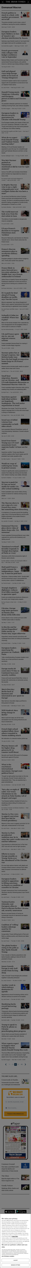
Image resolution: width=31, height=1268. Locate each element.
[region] (15, 1241)
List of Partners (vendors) (8, 1256)
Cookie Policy (15, 1236)
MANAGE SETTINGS (15, 1265)
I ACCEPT (15, 1260)
